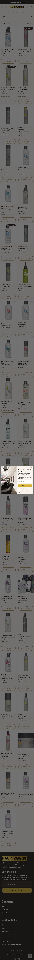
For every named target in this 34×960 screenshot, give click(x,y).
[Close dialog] (31, 467)
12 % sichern (25, 485)
